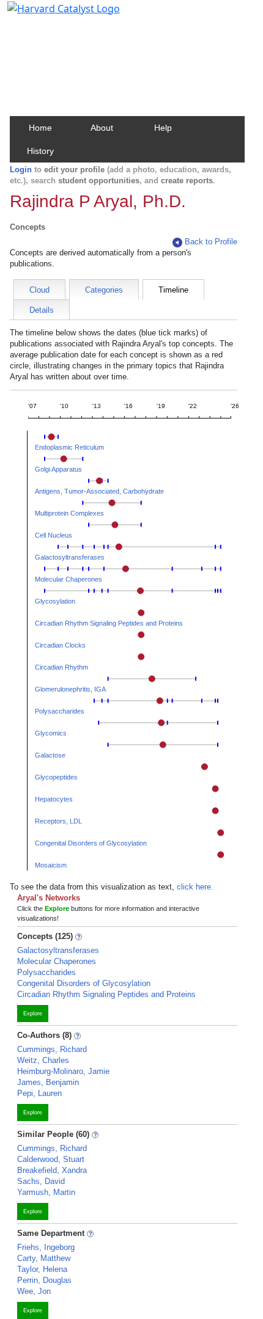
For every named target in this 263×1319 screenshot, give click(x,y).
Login (21, 169)
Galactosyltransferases (70, 557)
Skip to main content (51, 14)
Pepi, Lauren (39, 1093)
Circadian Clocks (60, 645)
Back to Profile (211, 241)
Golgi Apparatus (58, 469)
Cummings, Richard (52, 1049)
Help (163, 128)
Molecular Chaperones (68, 579)
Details (41, 310)
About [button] (102, 128)
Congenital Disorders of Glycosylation (91, 843)
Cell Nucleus (53, 535)
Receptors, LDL (58, 821)
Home (40, 128)
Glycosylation (55, 601)
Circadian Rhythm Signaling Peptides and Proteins (109, 623)
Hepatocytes (54, 799)
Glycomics (51, 733)
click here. (195, 886)
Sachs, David (41, 1181)
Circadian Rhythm (61, 667)
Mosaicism (51, 865)
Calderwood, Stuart (50, 1159)
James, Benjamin (48, 1082)
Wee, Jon (34, 1291)
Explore (32, 1013)
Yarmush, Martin (46, 1192)
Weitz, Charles (43, 1060)
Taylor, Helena (42, 1269)
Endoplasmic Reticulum (69, 447)
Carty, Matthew (43, 1258)
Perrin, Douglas (44, 1280)
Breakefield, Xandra (52, 1170)
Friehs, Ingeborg (46, 1247)
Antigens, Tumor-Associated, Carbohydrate (99, 491)
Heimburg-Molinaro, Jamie (63, 1071)
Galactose (50, 755)
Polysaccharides (59, 711)
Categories (104, 289)
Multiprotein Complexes (69, 513)
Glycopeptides (56, 777)
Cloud (39, 289)
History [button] (40, 151)
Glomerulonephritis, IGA (70, 689)
